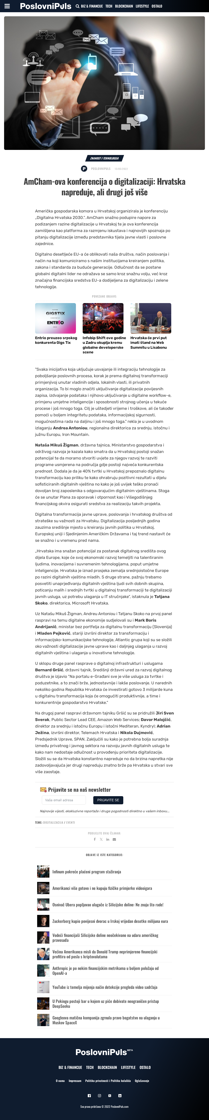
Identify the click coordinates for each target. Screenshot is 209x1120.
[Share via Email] (114, 840)
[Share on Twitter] (101, 840)
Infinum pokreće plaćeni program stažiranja (86, 871)
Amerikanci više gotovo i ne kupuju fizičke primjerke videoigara (102, 888)
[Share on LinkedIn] (107, 840)
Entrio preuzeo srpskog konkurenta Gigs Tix (56, 340)
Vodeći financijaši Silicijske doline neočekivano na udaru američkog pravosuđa (105, 937)
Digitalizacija (53, 822)
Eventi (70, 822)
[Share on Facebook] (94, 840)
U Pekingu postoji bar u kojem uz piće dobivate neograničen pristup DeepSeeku (105, 1003)
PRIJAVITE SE (108, 800)
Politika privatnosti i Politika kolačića (108, 1080)
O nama (60, 1080)
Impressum (75, 1080)
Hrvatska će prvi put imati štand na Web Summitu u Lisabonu (148, 343)
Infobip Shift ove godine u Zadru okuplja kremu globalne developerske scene (104, 345)
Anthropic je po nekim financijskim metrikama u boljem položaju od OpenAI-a (105, 970)
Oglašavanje (142, 1080)
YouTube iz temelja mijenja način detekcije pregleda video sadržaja (104, 987)
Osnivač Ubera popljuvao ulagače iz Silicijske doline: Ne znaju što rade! (107, 904)
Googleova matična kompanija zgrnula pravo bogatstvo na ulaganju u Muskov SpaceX (106, 1019)
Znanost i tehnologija (105, 158)
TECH (109, 6)
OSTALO (157, 6)
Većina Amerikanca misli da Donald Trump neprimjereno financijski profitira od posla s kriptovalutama (104, 954)
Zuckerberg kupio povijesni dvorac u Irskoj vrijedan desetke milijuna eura (110, 921)
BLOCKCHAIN (124, 6)
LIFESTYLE (142, 6)
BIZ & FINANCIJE (92, 6)
